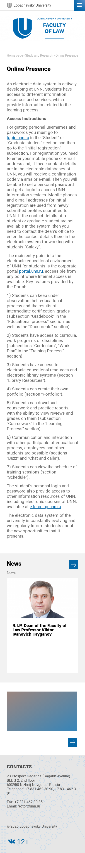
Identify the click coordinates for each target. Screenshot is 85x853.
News (11, 572)
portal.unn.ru (31, 271)
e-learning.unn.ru (45, 506)
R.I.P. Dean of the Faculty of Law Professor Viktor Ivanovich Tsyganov (39, 630)
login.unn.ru (18, 137)
